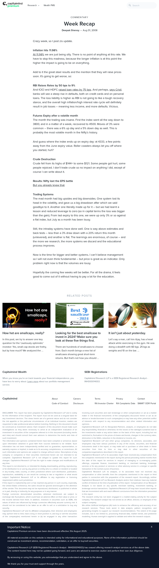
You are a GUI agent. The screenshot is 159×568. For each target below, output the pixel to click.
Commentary (79, 17)
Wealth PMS (49, 5)
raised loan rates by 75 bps (75, 89)
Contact (141, 398)
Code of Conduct (60, 403)
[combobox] (142, 5)
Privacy (119, 398)
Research (32, 5)
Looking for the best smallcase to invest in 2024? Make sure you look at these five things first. (78, 337)
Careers (77, 398)
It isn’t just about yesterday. (127, 333)
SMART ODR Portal (147, 403)
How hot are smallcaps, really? (23, 333)
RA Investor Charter (104, 403)
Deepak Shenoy (70, 30)
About (55, 398)
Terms (97, 398)
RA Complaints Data (125, 403)
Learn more (32, 381)
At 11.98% (38, 54)
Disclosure (78, 403)
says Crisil (115, 89)
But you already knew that (48, 185)
